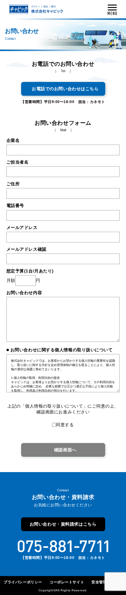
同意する (65, 424)
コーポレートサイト (67, 582)
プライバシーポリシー (23, 582)
